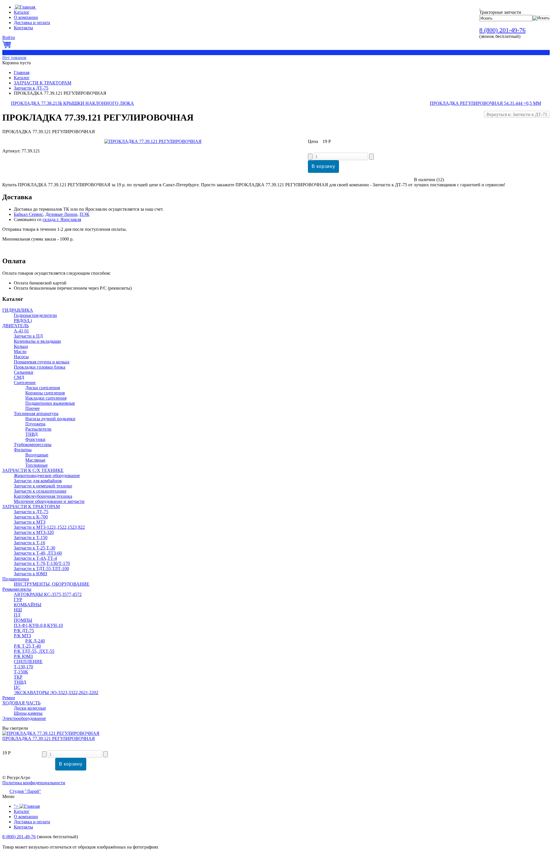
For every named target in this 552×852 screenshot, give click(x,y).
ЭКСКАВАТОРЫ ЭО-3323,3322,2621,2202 (56, 692)
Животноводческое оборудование (47, 475)
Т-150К (21, 671)
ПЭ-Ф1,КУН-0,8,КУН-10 (38, 625)
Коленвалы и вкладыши (37, 341)
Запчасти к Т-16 (29, 542)
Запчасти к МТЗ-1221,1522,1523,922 (49, 527)
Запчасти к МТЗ (29, 522)
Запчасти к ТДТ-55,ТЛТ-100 (41, 568)
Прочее (32, 408)
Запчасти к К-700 (31, 516)
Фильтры (23, 449)
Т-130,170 (23, 666)
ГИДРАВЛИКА (17, 310)
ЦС (17, 687)
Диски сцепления (42, 387)
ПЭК (84, 214)
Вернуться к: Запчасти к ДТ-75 (516, 114)
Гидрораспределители (35, 315)
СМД (19, 377)
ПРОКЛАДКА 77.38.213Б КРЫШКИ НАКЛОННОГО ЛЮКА (72, 103)
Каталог (22, 77)
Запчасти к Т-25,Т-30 (34, 547)
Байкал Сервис (28, 214)
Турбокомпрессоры (32, 444)
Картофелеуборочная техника (43, 496)
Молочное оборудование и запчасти (49, 501)
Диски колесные (30, 708)
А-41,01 (21, 330)
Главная (21, 72)
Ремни (8, 697)
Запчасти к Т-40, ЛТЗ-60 (38, 553)
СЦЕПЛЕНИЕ (28, 661)
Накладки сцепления (45, 398)
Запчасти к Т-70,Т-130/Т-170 (42, 563)
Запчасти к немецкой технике (43, 485)
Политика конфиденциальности (33, 782)
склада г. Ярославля (62, 219)
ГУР (18, 599)
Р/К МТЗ (22, 635)
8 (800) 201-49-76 (502, 30)
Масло (20, 351)
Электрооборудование (24, 718)
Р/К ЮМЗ (23, 656)
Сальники (23, 372)
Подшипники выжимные (50, 403)
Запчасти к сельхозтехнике (40, 491)
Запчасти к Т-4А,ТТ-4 (35, 558)
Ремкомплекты (16, 589)
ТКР (18, 677)
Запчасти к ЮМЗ (30, 573)
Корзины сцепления (45, 392)
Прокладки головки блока (39, 367)
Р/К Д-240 (35, 640)
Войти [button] (8, 37)
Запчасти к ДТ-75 (31, 88)
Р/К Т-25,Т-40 (27, 646)
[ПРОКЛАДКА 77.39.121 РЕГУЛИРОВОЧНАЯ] (153, 141)
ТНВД (31, 434)
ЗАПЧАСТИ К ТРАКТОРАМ (42, 82)
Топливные (36, 465)
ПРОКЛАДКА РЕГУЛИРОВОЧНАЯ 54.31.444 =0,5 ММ (485, 103)
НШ (18, 609)
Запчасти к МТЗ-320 (34, 532)
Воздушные (36, 454)
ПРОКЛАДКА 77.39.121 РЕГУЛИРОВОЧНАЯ (48, 738)
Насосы (21, 356)
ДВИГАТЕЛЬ (15, 325)
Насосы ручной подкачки (50, 418)
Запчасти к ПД (28, 336)
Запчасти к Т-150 (30, 537)
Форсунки (35, 439)
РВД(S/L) (23, 320)
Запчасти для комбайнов (38, 480)
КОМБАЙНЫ (27, 604)
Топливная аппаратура (36, 413)
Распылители (38, 429)
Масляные (35, 460)
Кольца (21, 346)
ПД (17, 615)
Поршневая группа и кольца (41, 361)
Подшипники (15, 578)
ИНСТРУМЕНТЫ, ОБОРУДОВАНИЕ (51, 584)
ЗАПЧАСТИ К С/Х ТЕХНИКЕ (33, 470)
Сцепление (25, 382)
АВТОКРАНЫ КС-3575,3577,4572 (48, 594)
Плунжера (35, 423)
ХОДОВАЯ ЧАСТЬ (21, 702)
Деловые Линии (61, 214)
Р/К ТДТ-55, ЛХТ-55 (34, 651)
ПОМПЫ (23, 620)
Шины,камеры (28, 713)
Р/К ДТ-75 (24, 630)
